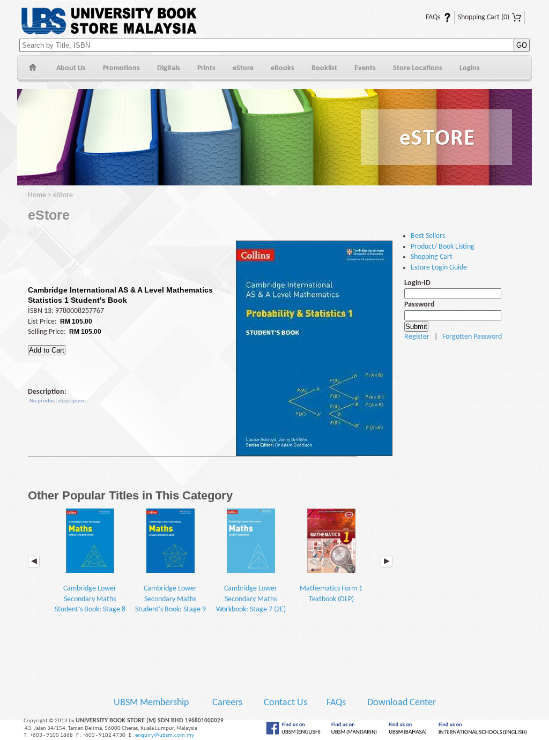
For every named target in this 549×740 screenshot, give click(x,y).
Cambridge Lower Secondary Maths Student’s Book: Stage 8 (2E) (90, 604)
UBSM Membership (152, 703)
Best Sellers (428, 236)
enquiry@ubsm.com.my (164, 735)
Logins (469, 68)
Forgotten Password (472, 337)
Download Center (401, 703)
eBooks (282, 68)
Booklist (324, 68)
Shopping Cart (483, 17)
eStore (243, 68)
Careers (227, 703)
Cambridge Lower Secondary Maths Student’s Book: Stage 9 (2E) (170, 604)
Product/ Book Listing (442, 247)
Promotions (121, 68)
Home (32, 69)
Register (416, 337)
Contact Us (286, 703)
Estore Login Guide (439, 268)
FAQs (426, 17)
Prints (206, 68)
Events (365, 68)
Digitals (168, 68)
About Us (71, 68)
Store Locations (417, 68)
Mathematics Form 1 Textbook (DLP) (331, 594)
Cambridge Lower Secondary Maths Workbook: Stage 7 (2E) (251, 599)
